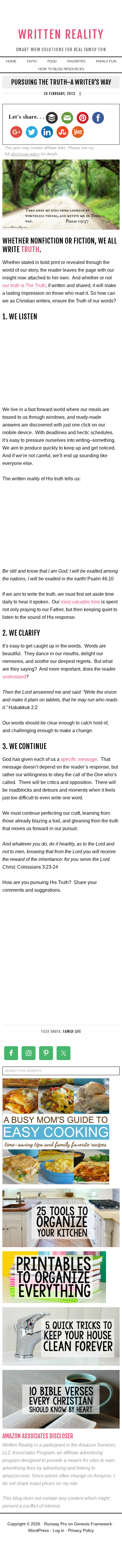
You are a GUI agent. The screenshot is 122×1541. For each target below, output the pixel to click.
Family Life (72, 1031)
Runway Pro (55, 1523)
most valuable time (80, 601)
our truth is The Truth (24, 285)
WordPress (38, 1530)
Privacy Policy (81, 1530)
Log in (58, 1530)
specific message (78, 759)
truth (30, 249)
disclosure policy (25, 154)
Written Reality (61, 34)
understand (14, 676)
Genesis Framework (93, 1523)
